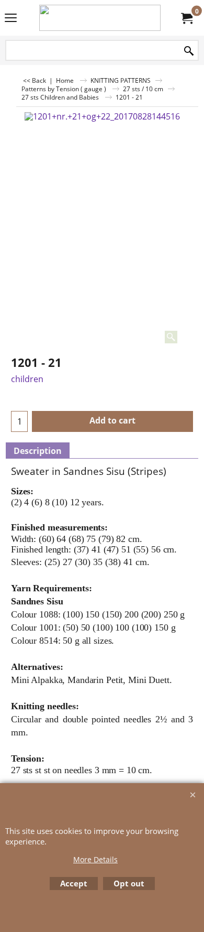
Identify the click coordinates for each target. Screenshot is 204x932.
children (27, 379)
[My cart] (186, 18)
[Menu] (11, 19)
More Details (95, 859)
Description (38, 451)
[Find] (189, 51)
